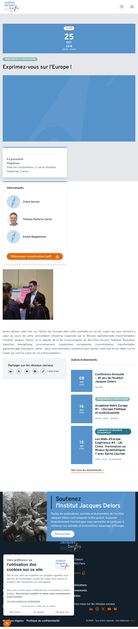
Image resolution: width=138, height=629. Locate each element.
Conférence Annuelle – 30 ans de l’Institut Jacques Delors (109, 378)
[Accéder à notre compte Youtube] (109, 609)
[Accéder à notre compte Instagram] (97, 609)
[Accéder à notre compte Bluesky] (115, 609)
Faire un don (62, 534)
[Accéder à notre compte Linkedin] (91, 609)
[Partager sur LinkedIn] (10, 371)
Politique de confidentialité (43, 621)
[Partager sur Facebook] (35, 371)
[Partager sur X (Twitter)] (19, 371)
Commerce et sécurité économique (109, 431)
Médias (76, 596)
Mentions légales (13, 621)
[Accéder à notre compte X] (103, 609)
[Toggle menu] (132, 6)
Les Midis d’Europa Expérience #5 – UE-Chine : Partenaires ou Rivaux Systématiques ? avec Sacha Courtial (110, 446)
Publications (79, 585)
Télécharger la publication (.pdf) (31, 256)
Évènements (79, 590)
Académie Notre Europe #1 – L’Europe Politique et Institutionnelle (111, 409)
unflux (132, 620)
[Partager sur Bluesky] (27, 371)
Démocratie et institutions (20, 59)
